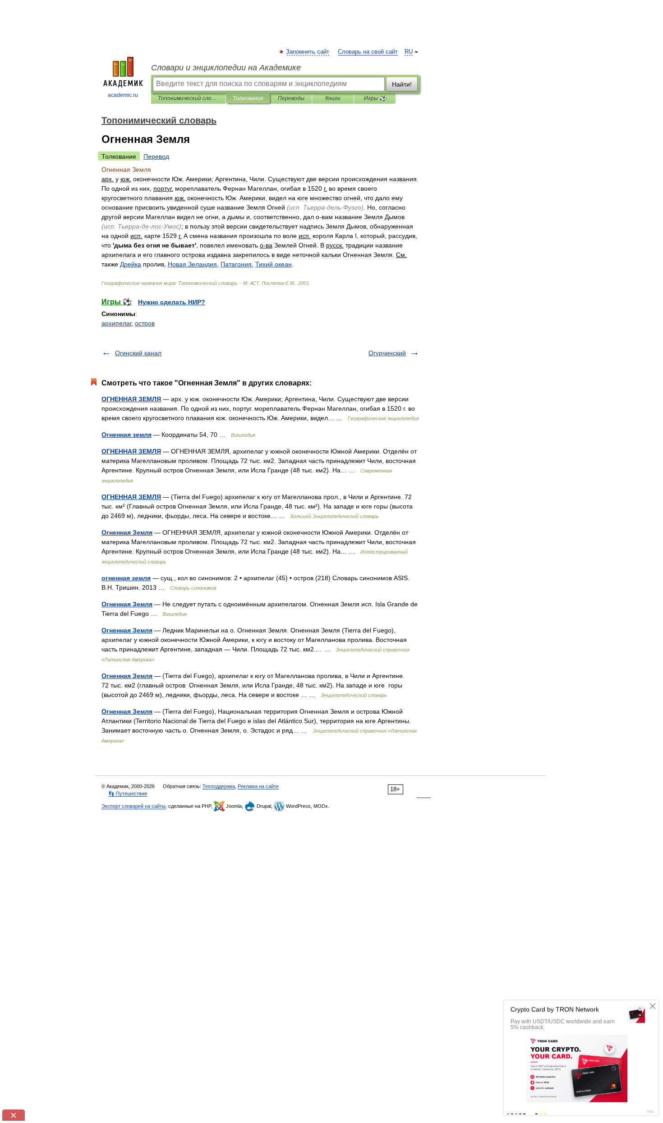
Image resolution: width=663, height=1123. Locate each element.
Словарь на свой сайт (368, 52)
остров (145, 323)
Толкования (248, 98)
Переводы (291, 98)
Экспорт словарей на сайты (133, 806)
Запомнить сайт (308, 52)
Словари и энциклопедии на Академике (226, 67)
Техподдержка (219, 786)
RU (409, 52)
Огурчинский (387, 353)
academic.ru (123, 95)
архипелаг (116, 323)
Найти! (402, 84)
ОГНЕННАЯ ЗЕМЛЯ (131, 399)
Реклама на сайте (258, 786)
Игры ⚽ (375, 98)
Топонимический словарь (188, 98)
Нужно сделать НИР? (171, 302)
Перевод (156, 156)
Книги (333, 98)
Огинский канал (138, 353)
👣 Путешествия (127, 793)
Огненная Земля (126, 532)
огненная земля (126, 578)
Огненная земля (126, 434)
